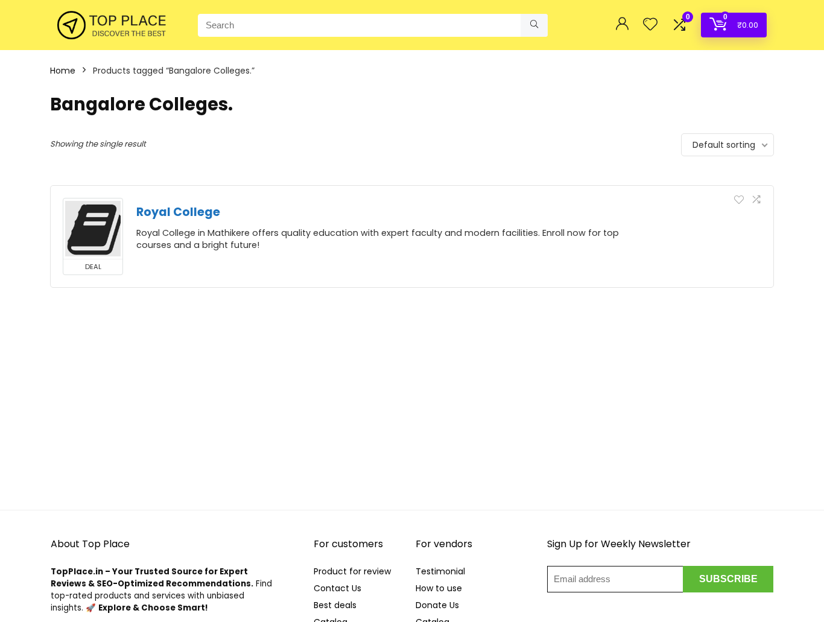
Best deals (335, 605)
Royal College (178, 212)
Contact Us (337, 588)
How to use (439, 588)
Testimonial (440, 571)
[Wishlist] (650, 25)
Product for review (352, 571)
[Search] (534, 25)
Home (62, 71)
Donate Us (437, 605)
